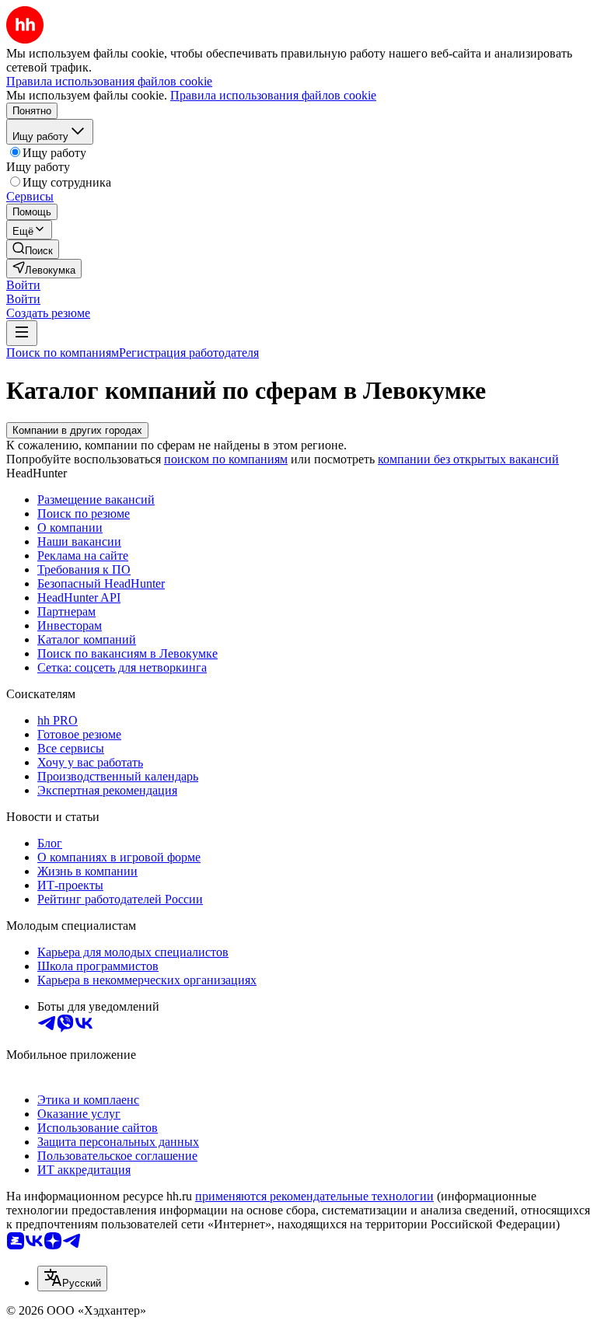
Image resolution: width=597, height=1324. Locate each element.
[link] (32, 249)
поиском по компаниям (226, 459)
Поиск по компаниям (62, 352)
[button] (23, 285)
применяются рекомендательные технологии (314, 1196)
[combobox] (72, 1278)
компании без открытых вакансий (468, 459)
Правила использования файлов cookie (273, 95)
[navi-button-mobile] (21, 333)
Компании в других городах (77, 430)
